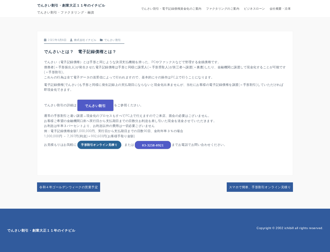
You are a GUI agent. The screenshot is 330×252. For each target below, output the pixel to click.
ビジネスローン (254, 8)
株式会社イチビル (85, 40)
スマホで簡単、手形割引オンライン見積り (260, 187)
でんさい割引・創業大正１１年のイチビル (71, 5)
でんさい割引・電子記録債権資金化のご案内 (171, 8)
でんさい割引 (112, 40)
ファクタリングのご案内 (223, 8)
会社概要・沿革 (280, 8)
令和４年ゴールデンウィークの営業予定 (68, 187)
